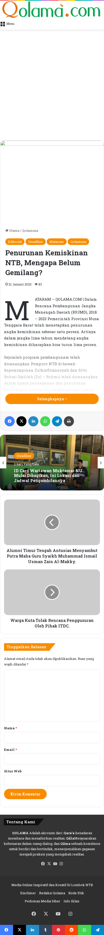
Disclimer (28, 893)
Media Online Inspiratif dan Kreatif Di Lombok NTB (52, 885)
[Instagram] (61, 864)
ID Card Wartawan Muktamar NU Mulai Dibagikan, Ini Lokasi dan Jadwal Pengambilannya (48, 475)
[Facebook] (10, 421)
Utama (13, 230)
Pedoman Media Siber (42, 901)
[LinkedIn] (33, 421)
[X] (21, 421)
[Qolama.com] (52, 9)
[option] (52, 462)
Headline (35, 241)
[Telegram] (57, 421)
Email (10, 749)
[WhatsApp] (45, 421)
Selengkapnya (51, 398)
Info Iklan (71, 901)
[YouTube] (55, 864)
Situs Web (13, 771)
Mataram (56, 241)
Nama (10, 728)
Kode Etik (76, 893)
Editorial (15, 241)
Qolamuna (30, 230)
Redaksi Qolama (52, 893)
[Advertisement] (52, 85)
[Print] (69, 421)
